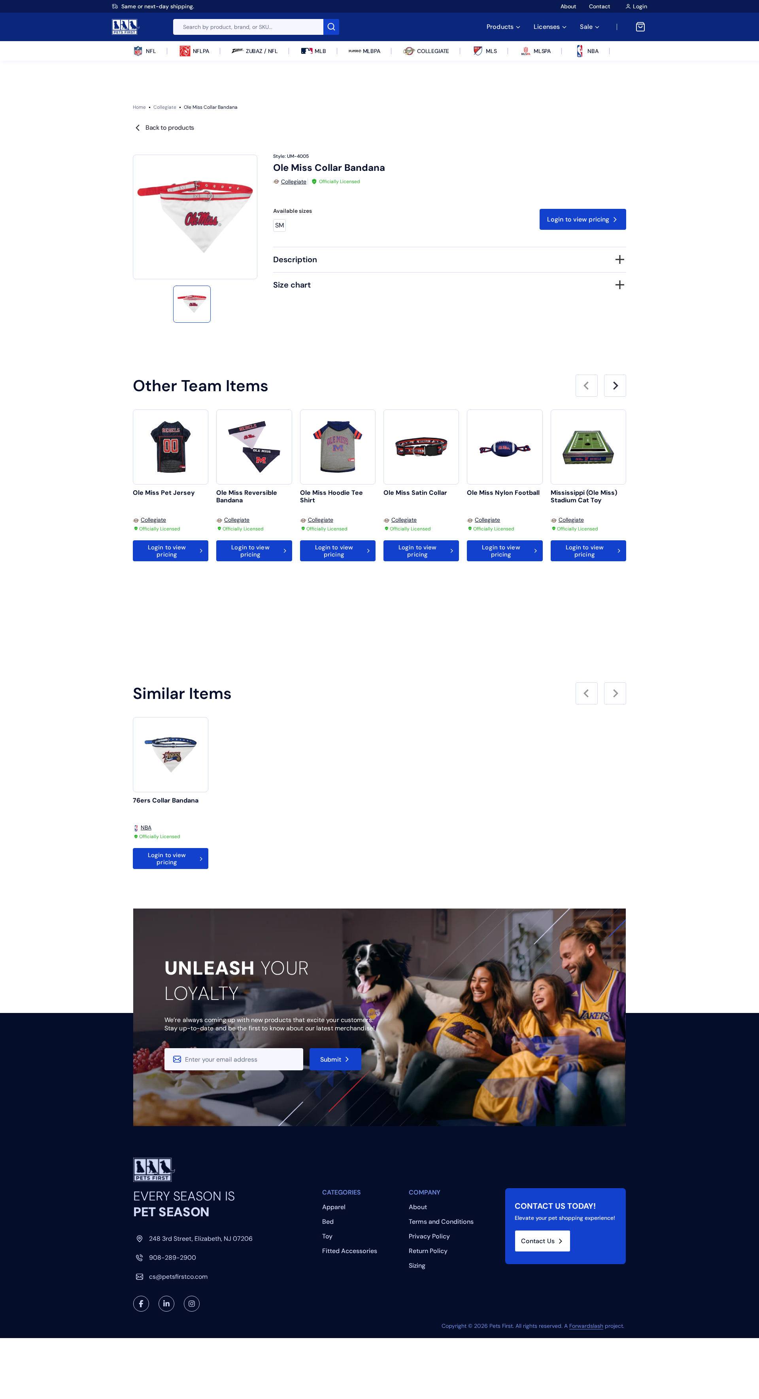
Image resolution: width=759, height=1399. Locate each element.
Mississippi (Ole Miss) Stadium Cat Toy (584, 496)
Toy (327, 1236)
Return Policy (428, 1251)
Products (500, 27)
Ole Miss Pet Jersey (164, 493)
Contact (599, 6)
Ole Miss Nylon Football (503, 493)
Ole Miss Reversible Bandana (246, 496)
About (568, 6)
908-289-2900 (172, 1257)
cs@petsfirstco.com (178, 1276)
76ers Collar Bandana (165, 801)
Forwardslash (586, 1325)
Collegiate (164, 107)
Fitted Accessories (349, 1251)
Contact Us (538, 1241)
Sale (586, 27)
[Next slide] (615, 386)
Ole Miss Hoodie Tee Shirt (331, 496)
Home (139, 107)
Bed (328, 1221)
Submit (331, 1059)
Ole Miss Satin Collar (415, 493)
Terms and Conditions (441, 1221)
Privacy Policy (429, 1236)
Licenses (547, 27)
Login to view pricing (578, 219)
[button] (191, 304)
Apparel (334, 1207)
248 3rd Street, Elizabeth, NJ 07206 (201, 1238)
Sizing (417, 1265)
